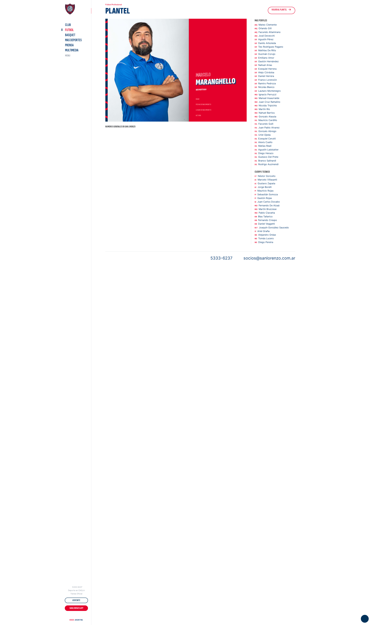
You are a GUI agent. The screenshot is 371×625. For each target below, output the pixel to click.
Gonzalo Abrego (265, 131)
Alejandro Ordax (265, 234)
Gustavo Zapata (265, 183)
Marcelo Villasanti (266, 179)
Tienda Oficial (76, 594)
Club (68, 25)
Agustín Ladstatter (267, 149)
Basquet (70, 35)
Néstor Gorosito (265, 176)
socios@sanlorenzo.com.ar (269, 258)
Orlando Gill (263, 28)
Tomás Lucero (264, 238)
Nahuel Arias (263, 65)
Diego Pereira (264, 242)
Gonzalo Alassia (265, 116)
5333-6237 (77, 587)
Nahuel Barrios (265, 112)
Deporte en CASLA (76, 590)
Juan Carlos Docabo (267, 201)
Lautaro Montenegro (268, 91)
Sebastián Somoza (266, 194)
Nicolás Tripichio (266, 105)
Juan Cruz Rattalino (267, 102)
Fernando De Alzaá (267, 205)
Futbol (69, 30)
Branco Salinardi (265, 160)
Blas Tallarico (264, 216)
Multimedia (71, 50)
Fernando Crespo (266, 220)
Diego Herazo (264, 153)
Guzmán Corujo (265, 54)
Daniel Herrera (264, 76)
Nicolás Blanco (264, 87)
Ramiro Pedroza (265, 83)
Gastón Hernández (267, 61)
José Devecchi (265, 35)
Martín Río (262, 109)
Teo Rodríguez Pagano (269, 46)
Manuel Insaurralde (267, 98)
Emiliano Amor (264, 57)
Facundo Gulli (264, 123)
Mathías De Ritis (265, 50)
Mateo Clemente (266, 24)
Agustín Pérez (264, 39)
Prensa (69, 45)
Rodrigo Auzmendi (267, 164)
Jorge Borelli (263, 187)
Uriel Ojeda (263, 134)
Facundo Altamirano (268, 32)
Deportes (73, 40)
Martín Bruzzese (266, 209)
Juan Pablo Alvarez (267, 127)
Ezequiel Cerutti (265, 138)
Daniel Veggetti (265, 223)
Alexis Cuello (263, 142)
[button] (71, 616)
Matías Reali (263, 145)
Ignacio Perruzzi (265, 94)
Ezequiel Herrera (266, 68)
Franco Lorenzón (266, 79)
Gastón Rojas (263, 198)
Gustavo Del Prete (266, 157)
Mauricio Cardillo (266, 120)
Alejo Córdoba (264, 72)
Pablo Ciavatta (265, 212)
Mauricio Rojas (264, 190)
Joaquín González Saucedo (272, 227)
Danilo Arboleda (265, 43)
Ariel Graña (262, 231)
